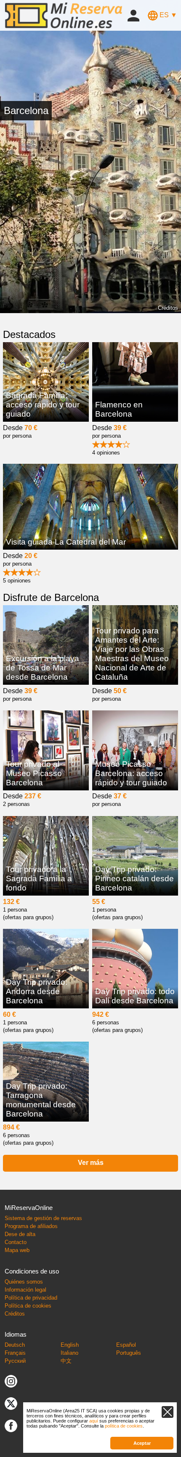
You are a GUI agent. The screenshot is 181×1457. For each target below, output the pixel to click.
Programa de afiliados (31, 1226)
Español (126, 1345)
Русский (15, 1361)
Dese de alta (20, 1234)
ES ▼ (167, 15)
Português (128, 1353)
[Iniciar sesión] (133, 15)
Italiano (69, 1353)
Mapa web (17, 1250)
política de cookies (124, 1425)
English (70, 1345)
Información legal (25, 1290)
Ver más (91, 1162)
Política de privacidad (31, 1298)
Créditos (168, 308)
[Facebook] (11, 1425)
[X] (11, 1403)
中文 (66, 1361)
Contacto (16, 1242)
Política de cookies (28, 1306)
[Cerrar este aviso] (167, 1412)
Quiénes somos (24, 1282)
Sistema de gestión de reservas (43, 1218)
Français (15, 1353)
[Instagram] (11, 1381)
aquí (93, 1420)
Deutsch (15, 1345)
